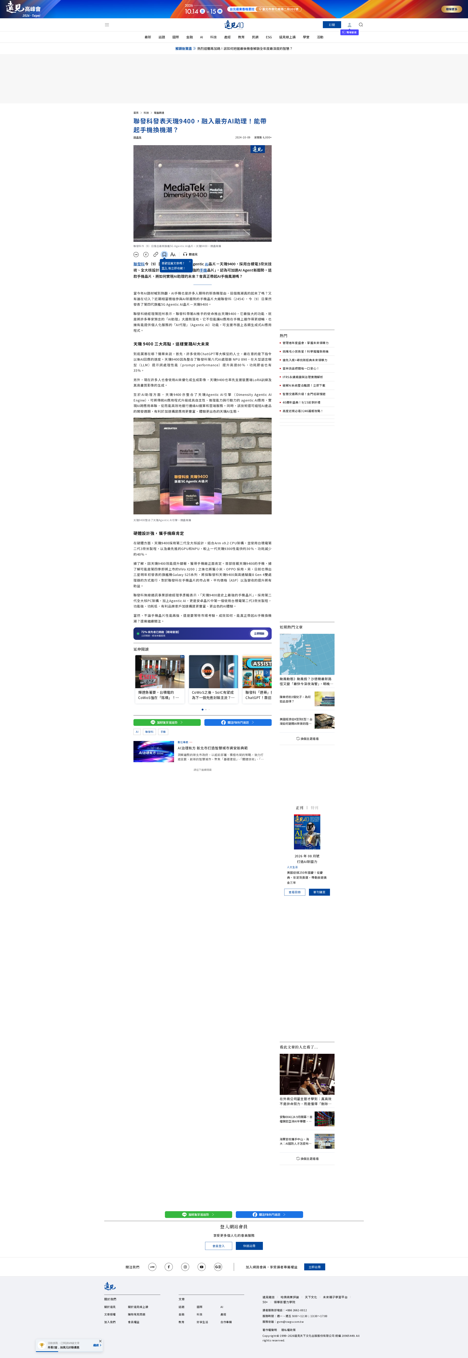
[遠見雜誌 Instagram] (185, 1267)
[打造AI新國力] (307, 831)
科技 (213, 37)
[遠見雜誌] (234, 24)
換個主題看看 (310, 738)
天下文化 (311, 1297)
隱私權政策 (288, 1330)
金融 (189, 37)
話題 (161, 37)
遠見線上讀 (287, 37)
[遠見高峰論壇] (23, 9)
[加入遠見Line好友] (152, 1267)
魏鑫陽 (137, 137)
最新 (148, 37)
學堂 (306, 37)
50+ (265, 1302)
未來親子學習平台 (335, 1297)
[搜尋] (361, 25)
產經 (227, 37)
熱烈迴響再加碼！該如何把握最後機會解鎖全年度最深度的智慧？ (245, 48)
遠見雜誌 (269, 1297)
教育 (241, 37)
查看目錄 (295, 892)
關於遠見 (110, 1307)
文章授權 (110, 1314)
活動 (320, 37)
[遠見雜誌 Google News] (218, 1267)
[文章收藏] (164, 254)
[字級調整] (172, 254)
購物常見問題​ (136, 1314)
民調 (255, 37)
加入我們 (110, 1322)
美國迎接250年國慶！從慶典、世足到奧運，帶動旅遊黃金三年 (307, 877)
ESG (269, 37)
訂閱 (332, 24)
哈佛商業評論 (290, 1297)
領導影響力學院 (284, 1302)
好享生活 (202, 1322)
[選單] (107, 24)
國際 (175, 37)
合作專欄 (226, 1322)
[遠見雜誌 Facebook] (169, 1267)
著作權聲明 (270, 1330)
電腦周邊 (159, 112)
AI (201, 37)
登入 (164, 268)
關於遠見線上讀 (138, 1307)
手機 (203, 270)
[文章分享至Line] (135, 254)
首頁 (136, 112)
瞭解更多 (451, 9)
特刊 (314, 807)
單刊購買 (319, 892)
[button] (266, 672)
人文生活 (292, 867)
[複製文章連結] (155, 254)
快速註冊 (249, 1246)
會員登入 (218, 1246)
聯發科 (139, 263)
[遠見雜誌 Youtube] (202, 1267)
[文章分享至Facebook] (146, 254)
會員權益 (133, 1322)
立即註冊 (315, 1267)
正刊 (299, 807)
